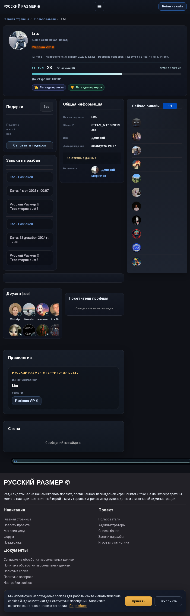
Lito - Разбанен (21, 177)
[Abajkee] (157, 164)
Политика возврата (18, 577)
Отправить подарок (29, 145)
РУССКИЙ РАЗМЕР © (37, 483)
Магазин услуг (15, 531)
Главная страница (16, 19)
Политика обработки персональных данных (37, 565)
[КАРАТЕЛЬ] (157, 192)
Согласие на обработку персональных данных (39, 559)
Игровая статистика (113, 542)
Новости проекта (17, 525)
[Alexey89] (157, 248)
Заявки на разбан (111, 536)
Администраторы (111, 525)
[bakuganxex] (157, 206)
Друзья (18, 293)
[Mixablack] (157, 220)
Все (47, 107)
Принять (138, 601)
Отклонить (168, 601)
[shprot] (157, 123)
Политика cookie (16, 571)
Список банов (108, 531)
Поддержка (13, 542)
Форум (9, 536)
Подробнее (78, 606)
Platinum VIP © (26, 401)
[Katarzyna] (157, 136)
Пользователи (45, 19)
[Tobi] (157, 234)
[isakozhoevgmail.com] (157, 178)
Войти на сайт (172, 6)
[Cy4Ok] (157, 150)
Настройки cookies (18, 583)
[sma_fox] (157, 261)
